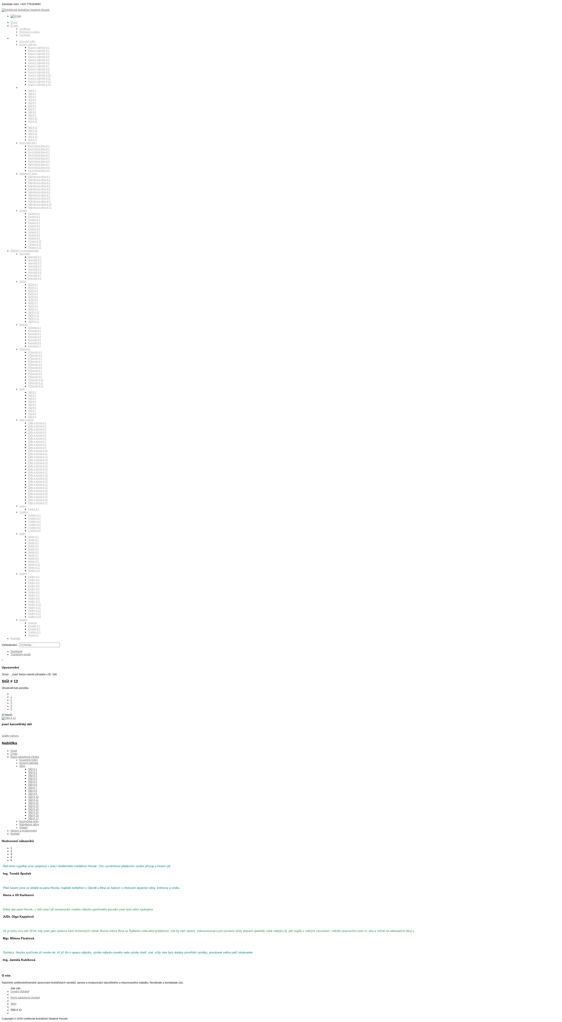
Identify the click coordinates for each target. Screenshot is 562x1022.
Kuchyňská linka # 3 (39, 152)
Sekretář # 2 (34, 260)
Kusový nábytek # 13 (39, 84)
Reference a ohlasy (29, 32)
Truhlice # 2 (34, 518)
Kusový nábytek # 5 (38, 59)
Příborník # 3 (35, 358)
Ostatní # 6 (34, 229)
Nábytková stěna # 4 (39, 186)
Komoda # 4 (34, 336)
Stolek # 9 (33, 561)
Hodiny (23, 573)
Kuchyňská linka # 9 (39, 170)
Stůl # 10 (32, 118)
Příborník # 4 (35, 361)
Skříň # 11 (33, 315)
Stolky (22, 533)
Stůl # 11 (32, 121)
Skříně (22, 281)
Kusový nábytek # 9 (38, 72)
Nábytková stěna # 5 (39, 189)
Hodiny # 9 (34, 601)
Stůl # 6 (32, 106)
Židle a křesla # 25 (38, 496)
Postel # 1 (33, 635)
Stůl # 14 (32, 130)
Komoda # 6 (34, 343)
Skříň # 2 (33, 287)
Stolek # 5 (33, 549)
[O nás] (16, 16)
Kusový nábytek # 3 (38, 53)
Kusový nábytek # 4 (38, 56)
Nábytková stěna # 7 (39, 195)
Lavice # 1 (33, 509)
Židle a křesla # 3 (37, 429)
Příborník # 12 (35, 386)
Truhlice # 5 (34, 527)
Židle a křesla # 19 (38, 478)
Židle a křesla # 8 (37, 444)
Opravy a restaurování (25, 250)
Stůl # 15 (32, 133)
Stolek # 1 (33, 536)
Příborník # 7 (35, 370)
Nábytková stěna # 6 (39, 192)
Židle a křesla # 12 (38, 456)
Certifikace (25, 28)
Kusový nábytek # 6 (38, 63)
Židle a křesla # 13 (38, 459)
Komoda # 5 (34, 340)
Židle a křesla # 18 (38, 475)
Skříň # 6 (33, 300)
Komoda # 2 (34, 330)
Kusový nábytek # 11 (39, 78)
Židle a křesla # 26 (38, 499)
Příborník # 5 (35, 364)
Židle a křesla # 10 (38, 450)
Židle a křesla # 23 (38, 490)
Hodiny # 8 (34, 598)
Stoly (22, 87)
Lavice (22, 506)
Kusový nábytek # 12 (39, 81)
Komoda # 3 (34, 333)
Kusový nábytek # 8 (38, 69)
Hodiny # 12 (34, 610)
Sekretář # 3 (34, 263)
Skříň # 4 (33, 293)
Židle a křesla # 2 (37, 426)
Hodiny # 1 (34, 576)
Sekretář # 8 (34, 278)
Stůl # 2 (32, 93)
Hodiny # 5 (34, 589)
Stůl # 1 (32, 90)
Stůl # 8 (32, 112)
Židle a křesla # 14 (38, 463)
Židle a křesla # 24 (38, 493)
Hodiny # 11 (34, 607)
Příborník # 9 (35, 376)
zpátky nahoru (10, 735)
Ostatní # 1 (34, 213)
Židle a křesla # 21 (38, 484)
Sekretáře (24, 253)
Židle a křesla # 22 (38, 487)
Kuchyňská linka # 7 (39, 164)
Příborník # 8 (35, 373)
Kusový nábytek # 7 (38, 66)
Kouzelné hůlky (27, 41)
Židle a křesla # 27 (38, 503)
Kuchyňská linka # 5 (39, 158)
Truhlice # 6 (34, 530)
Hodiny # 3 (34, 583)
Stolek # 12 (34, 570)
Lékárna (32, 623)
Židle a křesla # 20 (38, 481)
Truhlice (23, 512)
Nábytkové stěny (28, 173)
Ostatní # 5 (34, 226)
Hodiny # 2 (34, 579)
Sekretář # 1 (34, 257)
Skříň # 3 (33, 290)
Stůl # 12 (32, 124)
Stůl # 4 (32, 99)
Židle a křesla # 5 (37, 435)
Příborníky (25, 349)
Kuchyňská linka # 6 (39, 161)
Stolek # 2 (33, 539)
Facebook (24, 35)
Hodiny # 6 (34, 592)
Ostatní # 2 (34, 216)
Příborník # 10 (35, 380)
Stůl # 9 (32, 115)
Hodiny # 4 (34, 586)
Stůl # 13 (32, 127)
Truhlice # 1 (34, 515)
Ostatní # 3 (34, 219)
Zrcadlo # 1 (34, 626)
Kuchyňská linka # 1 (39, 146)
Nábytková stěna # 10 (40, 204)
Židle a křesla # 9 (37, 447)
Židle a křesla (26, 420)
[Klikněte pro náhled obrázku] (9, 717)
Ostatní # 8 (34, 235)
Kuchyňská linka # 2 (39, 149)
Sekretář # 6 (34, 272)
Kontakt (15, 638)
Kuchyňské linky (28, 142)
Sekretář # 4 (34, 266)
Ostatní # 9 (34, 238)
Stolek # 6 (33, 552)
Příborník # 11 (35, 383)
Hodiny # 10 (34, 604)
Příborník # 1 (35, 352)
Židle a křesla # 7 (37, 441)
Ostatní (23, 210)
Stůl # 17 (32, 139)
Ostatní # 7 (34, 232)
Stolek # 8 (33, 558)
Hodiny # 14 (34, 616)
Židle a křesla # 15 (38, 466)
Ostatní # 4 (34, 222)
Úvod (14, 22)
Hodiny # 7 (34, 595)
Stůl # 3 (32, 96)
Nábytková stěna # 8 (39, 198)
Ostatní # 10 (34, 241)
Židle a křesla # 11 (37, 453)
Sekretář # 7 (34, 275)
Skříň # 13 (33, 321)
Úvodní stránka (20, 991)
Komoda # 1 (34, 327)
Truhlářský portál (21, 654)
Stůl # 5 (32, 102)
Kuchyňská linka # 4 (39, 155)
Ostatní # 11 (34, 244)
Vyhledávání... (10, 645)
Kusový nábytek (28, 44)
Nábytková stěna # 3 (39, 182)
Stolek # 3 (33, 543)
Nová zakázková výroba (26, 38)
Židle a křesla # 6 (37, 438)
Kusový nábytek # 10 (39, 75)
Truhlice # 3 (34, 521)
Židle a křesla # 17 (38, 472)
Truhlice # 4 (34, 524)
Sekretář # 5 (34, 269)
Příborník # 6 (35, 367)
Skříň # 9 (33, 309)
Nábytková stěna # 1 (39, 176)
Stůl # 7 (32, 109)
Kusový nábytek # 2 (38, 50)
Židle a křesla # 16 (38, 469)
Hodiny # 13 (34, 613)
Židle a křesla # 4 (37, 432)
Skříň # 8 (33, 306)
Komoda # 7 (34, 346)
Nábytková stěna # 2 (39, 179)
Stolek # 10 (34, 564)
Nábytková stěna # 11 (39, 207)
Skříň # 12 (33, 318)
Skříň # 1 (33, 284)
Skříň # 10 (33, 312)
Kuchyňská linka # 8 (39, 167)
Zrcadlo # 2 (34, 629)
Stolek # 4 (33, 546)
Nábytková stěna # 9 (39, 201)
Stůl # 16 (32, 136)
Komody (23, 324)
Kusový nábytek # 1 (38, 47)
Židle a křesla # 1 (37, 423)
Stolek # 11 (34, 567)
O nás (14, 25)
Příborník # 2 (35, 355)
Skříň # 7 (33, 303)
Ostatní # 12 (34, 247)
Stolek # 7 (33, 555)
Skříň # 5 (33, 296)
